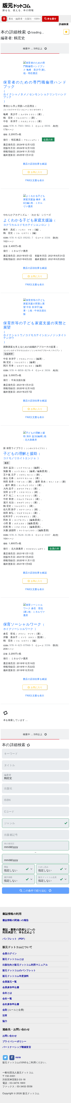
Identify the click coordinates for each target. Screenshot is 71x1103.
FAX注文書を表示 (34, 180)
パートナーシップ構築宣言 (16, 1047)
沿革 (4, 1015)
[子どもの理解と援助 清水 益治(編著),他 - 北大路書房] (34, 436)
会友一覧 (7, 998)
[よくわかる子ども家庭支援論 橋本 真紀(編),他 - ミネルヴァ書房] (34, 201)
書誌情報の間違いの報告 (15, 920)
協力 (4, 1021)
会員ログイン (9, 953)
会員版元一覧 (9, 981)
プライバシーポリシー (14, 1041)
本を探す (51, 18)
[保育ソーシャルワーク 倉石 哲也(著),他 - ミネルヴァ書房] (34, 610)
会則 (4, 1009)
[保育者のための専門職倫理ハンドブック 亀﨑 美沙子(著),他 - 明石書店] (34, 68)
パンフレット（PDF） (14, 938)
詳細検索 (64, 24)
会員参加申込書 (10, 987)
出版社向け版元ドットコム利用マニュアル (25, 964)
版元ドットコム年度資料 (15, 976)
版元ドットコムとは (13, 959)
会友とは (7, 993)
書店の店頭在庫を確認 (35, 163)
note (18, 1057)
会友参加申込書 (10, 1004)
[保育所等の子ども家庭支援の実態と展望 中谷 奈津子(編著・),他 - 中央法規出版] (34, 307)
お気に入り (36, 172)
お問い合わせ (9, 1035)
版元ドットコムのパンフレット (19, 970)
